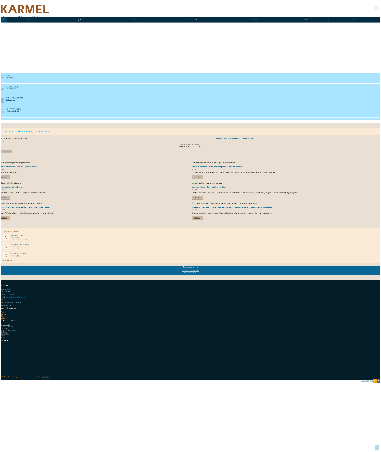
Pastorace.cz (5, 334)
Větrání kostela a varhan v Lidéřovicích (234, 138)
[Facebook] (378, 381)
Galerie (3, 318)
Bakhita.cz (4, 332)
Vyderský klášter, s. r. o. (8, 330)
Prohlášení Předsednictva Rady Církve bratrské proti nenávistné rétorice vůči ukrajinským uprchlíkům (232, 207)
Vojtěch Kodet (5, 325)
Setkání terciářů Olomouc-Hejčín (19, 244)
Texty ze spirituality (7, 326)
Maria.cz (3, 337)
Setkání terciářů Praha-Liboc (18, 253)
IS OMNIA (45, 377)
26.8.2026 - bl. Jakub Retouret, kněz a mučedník (26, 131)
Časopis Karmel (254, 20)
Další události (8, 260)
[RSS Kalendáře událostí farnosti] (375, 381)
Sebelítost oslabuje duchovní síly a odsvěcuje (209, 187)
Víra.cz (3, 335)
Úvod (2, 312)
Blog (2, 316)
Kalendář (4, 314)
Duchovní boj (5, 328)
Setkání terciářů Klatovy (17, 235)
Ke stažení (307, 20)
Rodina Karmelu (192, 20)
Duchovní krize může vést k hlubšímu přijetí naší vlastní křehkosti (217, 167)
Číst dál (5, 151)
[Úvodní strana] (4, 20)
